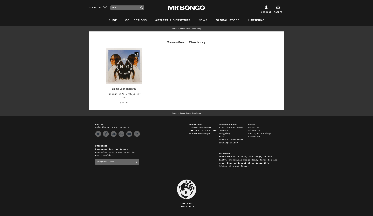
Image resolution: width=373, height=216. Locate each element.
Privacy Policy (228, 142)
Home (174, 29)
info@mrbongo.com (200, 127)
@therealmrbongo (199, 133)
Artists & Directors (172, 20)
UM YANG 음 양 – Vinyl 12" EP (124, 96)
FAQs (221, 136)
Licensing (256, 20)
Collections (136, 20)
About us (253, 127)
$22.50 (124, 102)
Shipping (224, 133)
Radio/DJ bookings (259, 133)
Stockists (254, 136)
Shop (113, 20)
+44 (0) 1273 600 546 (203, 130)
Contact (223, 130)
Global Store (228, 20)
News (203, 20)
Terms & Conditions (231, 139)
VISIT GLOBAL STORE (231, 127)
